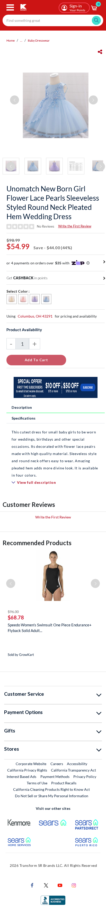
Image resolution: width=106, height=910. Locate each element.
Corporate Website (31, 763)
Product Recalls (64, 783)
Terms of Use (37, 783)
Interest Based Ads (21, 776)
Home (10, 40)
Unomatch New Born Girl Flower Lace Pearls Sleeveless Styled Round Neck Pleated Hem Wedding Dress (52, 202)
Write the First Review (74, 226)
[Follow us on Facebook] (32, 885)
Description (22, 407)
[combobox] (53, 20)
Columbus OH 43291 (35, 316)
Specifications (24, 418)
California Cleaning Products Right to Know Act (51, 789)
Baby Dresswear (39, 40)
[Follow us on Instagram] (74, 885)
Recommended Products (37, 542)
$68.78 (16, 617)
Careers (57, 763)
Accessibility (77, 764)
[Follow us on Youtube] (60, 885)
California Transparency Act (73, 770)
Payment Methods (54, 776)
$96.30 (13, 611)
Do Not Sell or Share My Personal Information (51, 796)
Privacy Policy (84, 776)
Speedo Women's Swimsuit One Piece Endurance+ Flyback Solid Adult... (50, 628)
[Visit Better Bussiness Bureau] (53, 900)
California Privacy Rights (27, 770)
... (21, 40)
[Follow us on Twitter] (46, 885)
